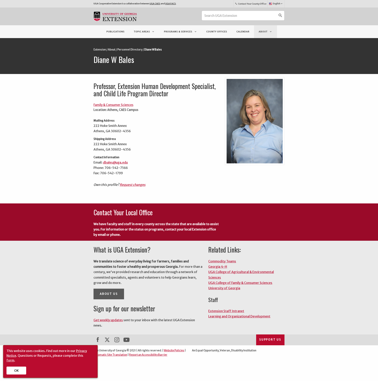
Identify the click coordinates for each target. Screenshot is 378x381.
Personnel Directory (129, 49)
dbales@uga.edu (115, 162)
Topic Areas (144, 31)
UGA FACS (170, 3)
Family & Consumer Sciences (113, 105)
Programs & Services (180, 31)
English (278, 3)
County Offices (216, 31)
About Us (109, 294)
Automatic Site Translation (110, 355)
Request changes (132, 185)
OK (16, 371)
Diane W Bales (153, 49)
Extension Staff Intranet (226, 311)
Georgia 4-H (217, 267)
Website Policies (174, 350)
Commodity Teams (222, 261)
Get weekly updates (108, 320)
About (265, 31)
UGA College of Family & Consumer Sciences (240, 283)
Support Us (270, 339)
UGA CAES (155, 3)
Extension (100, 49)
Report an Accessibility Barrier (148, 355)
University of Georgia (224, 288)
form (10, 360)
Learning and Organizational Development (239, 316)
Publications (116, 31)
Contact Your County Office (250, 3)
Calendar (242, 31)
